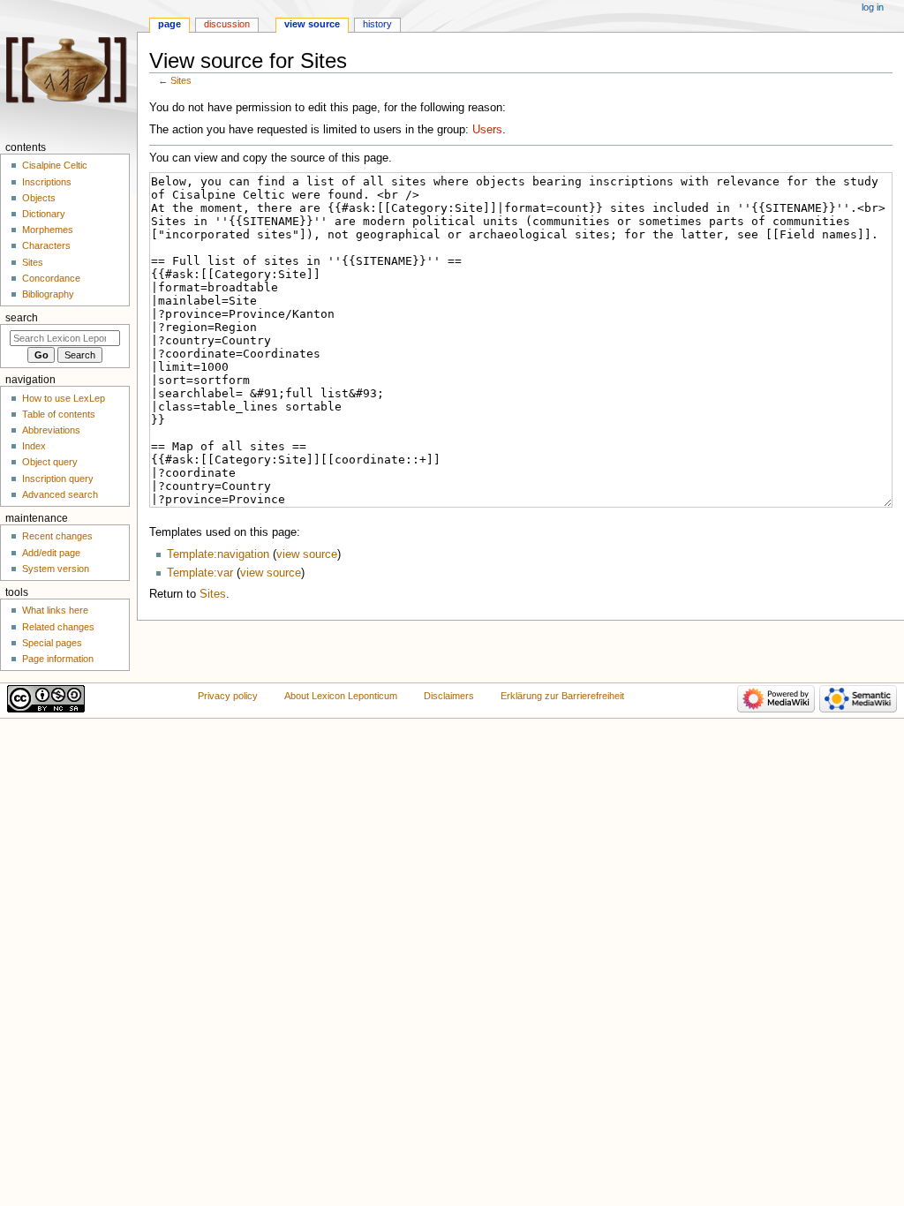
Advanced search (60, 494)
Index (34, 446)
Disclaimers (449, 695)
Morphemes (47, 229)
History (377, 24)
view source (306, 554)
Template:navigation (218, 554)
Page (169, 24)
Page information (58, 658)
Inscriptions (47, 182)
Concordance (51, 278)
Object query (50, 461)
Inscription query (58, 478)
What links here (55, 610)
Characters (46, 245)
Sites (181, 80)
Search (21, 318)
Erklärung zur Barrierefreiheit (562, 695)
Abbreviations (51, 430)
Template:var (200, 573)
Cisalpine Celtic (54, 165)
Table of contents (58, 414)
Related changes (58, 627)
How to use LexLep (63, 398)
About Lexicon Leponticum (340, 695)
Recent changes (57, 536)
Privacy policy (228, 695)
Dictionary (43, 213)
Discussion (227, 24)
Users (487, 130)
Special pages (52, 642)
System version (55, 568)
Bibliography (48, 294)
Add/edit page (51, 552)
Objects (39, 197)
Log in (873, 7)
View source (312, 24)
